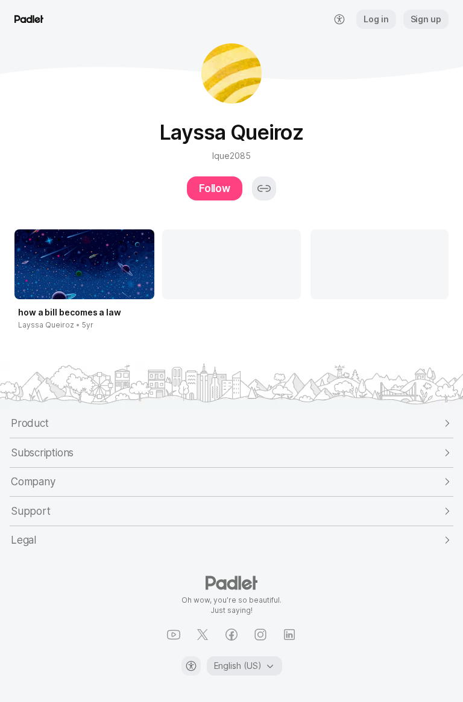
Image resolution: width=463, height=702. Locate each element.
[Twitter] (202, 634)
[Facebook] (231, 634)
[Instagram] (260, 634)
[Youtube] (173, 634)
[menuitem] (339, 19)
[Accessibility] (191, 666)
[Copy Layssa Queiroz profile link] (264, 188)
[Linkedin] (289, 634)
